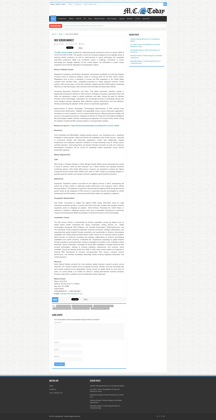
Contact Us (77, 4)
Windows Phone (99, 18)
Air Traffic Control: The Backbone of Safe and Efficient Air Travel (83, 26)
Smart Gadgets (112, 18)
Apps (90, 18)
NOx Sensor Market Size (81, 308)
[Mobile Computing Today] (144, 10)
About (70, 4)
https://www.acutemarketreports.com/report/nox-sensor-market (95, 125)
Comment (58, 322)
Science (137, 18)
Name (56, 342)
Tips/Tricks (146, 18)
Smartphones (62, 18)
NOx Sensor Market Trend (100, 308)
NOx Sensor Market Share (62, 308)
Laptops (122, 18)
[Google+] (160, 416)
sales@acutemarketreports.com (71, 294)
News (53, 18)
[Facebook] (162, 416)
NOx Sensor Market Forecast (82, 306)
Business (130, 18)
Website (56, 356)
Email (56, 349)
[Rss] (157, 416)
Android (78, 18)
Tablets (71, 18)
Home (54, 34)
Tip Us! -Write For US (90, 4)
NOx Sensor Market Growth (104, 306)
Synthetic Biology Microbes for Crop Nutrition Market (107, 386)
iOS (85, 18)
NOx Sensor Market (63, 306)
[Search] (165, 4)
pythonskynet (60, 44)
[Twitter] (164, 416)
